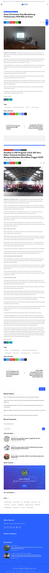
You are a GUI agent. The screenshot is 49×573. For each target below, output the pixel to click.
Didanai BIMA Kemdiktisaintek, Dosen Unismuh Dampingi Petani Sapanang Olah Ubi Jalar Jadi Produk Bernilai (36, 373)
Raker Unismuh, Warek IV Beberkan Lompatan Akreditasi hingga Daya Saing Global (21, 415)
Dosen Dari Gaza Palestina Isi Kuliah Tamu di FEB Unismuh (13, 127)
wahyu (6, 19)
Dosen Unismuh (16, 502)
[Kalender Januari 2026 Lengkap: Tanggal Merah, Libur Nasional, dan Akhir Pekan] (7, 439)
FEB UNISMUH (27, 502)
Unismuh (23, 507)
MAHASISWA (20, 504)
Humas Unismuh (33, 568)
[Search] (47, 4)
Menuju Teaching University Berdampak (29, 350)
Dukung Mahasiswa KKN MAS (18, 107)
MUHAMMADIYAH (7, 507)
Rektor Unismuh (16, 507)
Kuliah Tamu (14, 504)
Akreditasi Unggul (7, 502)
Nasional (13, 445)
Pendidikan (29, 553)
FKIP (39, 502)
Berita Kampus (14, 454)
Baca (24, 485)
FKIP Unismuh (7, 504)
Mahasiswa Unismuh (29, 504)
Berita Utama (14, 436)
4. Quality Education (15, 553)
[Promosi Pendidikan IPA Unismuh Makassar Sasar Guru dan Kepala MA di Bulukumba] (7, 548)
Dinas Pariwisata (8, 107)
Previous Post (11, 124)
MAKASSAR (6, 350)
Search (42, 389)
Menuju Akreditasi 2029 (15, 350)
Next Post (39, 123)
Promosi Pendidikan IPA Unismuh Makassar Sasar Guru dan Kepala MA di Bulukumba (21, 397)
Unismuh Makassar (35, 107)
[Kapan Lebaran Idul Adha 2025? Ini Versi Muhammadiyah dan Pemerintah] (7, 457)
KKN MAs (27, 107)
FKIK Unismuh (34, 502)
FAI (21, 502)
